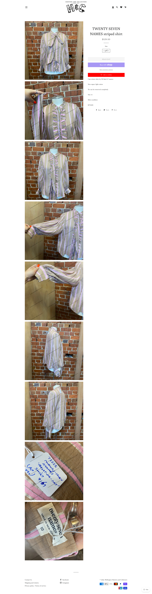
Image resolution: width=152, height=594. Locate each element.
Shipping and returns (32, 583)
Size (106, 46)
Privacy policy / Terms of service (35, 586)
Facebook (65, 580)
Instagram (65, 583)
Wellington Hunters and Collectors (116, 580)
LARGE (106, 50)
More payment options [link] (106, 69)
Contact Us (28, 580)
